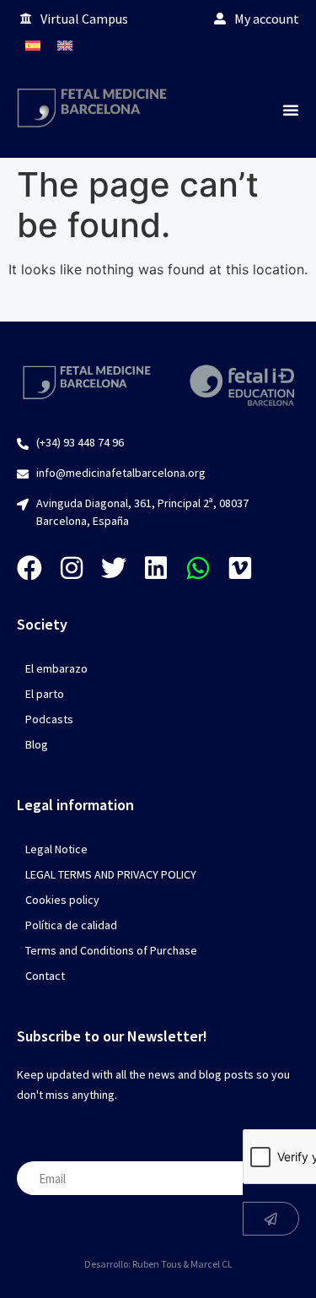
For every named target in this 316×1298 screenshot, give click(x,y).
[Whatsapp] (198, 568)
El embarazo (56, 668)
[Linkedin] (156, 568)
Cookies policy (62, 899)
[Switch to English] (65, 45)
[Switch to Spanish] (33, 45)
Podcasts (49, 719)
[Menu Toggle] (290, 109)
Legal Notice (56, 849)
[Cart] (282, 45)
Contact (45, 975)
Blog (36, 744)
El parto (44, 693)
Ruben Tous (156, 1263)
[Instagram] (71, 568)
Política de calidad (71, 925)
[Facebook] (29, 568)
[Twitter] (113, 568)
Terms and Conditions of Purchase (111, 950)
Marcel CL (211, 1263)
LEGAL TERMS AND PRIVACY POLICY (110, 874)
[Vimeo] (240, 568)
